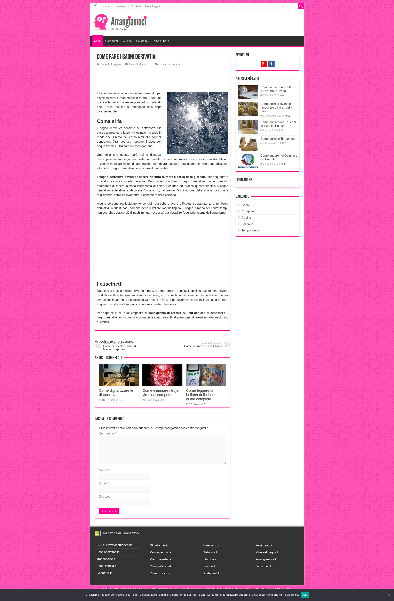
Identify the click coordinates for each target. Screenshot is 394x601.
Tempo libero (160, 40)
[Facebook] (271, 64)
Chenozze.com (160, 573)
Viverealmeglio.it (267, 552)
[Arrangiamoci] (121, 22)
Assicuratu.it (264, 545)
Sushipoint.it (211, 573)
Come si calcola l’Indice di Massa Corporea (119, 346)
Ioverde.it (209, 566)
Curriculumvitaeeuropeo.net (114, 545)
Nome (104, 470)
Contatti (136, 6)
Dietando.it (210, 552)
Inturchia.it (209, 559)
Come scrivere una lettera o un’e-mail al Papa (277, 89)
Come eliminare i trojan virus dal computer (161, 392)
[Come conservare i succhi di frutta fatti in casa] (248, 127)
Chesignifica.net (160, 566)
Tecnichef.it (263, 566)
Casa (97, 40)
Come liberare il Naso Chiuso (203, 345)
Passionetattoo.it (107, 552)
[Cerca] (301, 6)
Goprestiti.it (104, 573)
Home (105, 6)
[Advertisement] (163, 79)
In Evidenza (144, 64)
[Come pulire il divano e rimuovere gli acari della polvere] (248, 109)
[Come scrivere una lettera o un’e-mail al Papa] (248, 92)
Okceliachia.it (159, 545)
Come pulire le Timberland (277, 138)
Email (104, 483)
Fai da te (142, 40)
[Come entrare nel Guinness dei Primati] (248, 161)
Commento (107, 433)
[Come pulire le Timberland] (248, 144)
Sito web (104, 496)
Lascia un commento (171, 64)
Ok (305, 594)
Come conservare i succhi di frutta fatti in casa (278, 123)
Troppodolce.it (105, 559)
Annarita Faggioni (111, 64)
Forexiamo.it (211, 545)
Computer (111, 40)
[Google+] (264, 64)
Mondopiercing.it (161, 552)
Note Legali (152, 6)
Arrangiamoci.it (266, 559)
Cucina (127, 40)
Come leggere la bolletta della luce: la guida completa (203, 394)
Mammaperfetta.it (161, 559)
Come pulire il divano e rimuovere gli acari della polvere (276, 107)
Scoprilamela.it (106, 566)
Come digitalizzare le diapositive (116, 392)
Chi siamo (119, 6)
